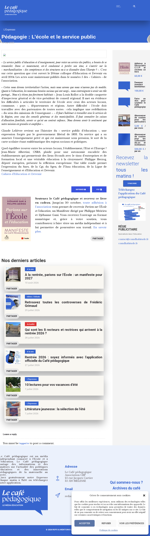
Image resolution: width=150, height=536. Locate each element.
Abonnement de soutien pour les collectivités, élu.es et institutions (140, 139)
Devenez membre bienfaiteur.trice (140, 84)
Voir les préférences (131, 523)
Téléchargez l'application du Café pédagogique (132, 193)
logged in (24, 443)
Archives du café (126, 488)
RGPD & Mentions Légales (65, 530)
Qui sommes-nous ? (126, 482)
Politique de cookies (108, 530)
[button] (144, 495)
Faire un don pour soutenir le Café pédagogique (140, 103)
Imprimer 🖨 (81, 189)
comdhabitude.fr (128, 243)
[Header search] (134, 6)
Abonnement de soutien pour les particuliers (140, 118)
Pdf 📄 (99, 189)
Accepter (84, 523)
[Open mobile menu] (119, 6)
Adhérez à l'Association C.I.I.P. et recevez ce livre (140, 67)
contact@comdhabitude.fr (133, 239)
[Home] (17, 19)
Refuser (106, 523)
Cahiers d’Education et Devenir (21, 174)
